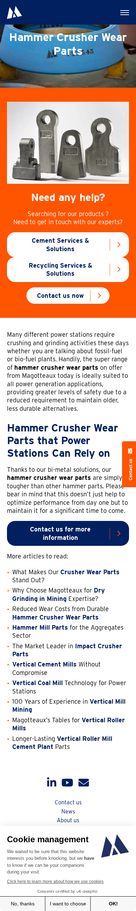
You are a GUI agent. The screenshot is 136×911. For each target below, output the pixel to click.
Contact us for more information (60, 533)
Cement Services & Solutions (60, 244)
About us (68, 820)
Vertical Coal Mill (37, 682)
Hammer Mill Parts (40, 627)
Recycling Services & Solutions (60, 269)
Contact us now (60, 295)
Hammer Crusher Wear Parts (55, 617)
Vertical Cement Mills (44, 664)
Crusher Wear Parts (90, 572)
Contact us (68, 802)
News (68, 811)
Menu (124, 12)
